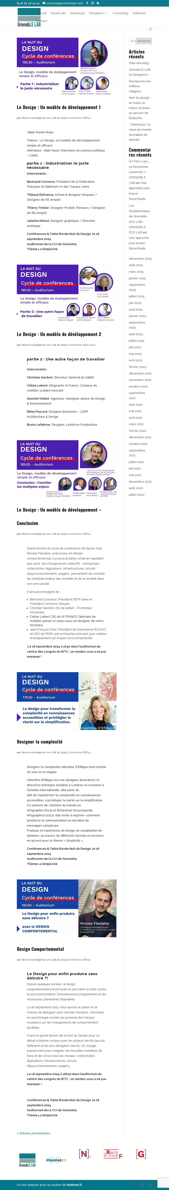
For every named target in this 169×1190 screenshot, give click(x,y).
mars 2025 (136, 271)
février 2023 (137, 367)
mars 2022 (136, 424)
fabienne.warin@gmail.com (36, 118)
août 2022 (136, 404)
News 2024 (89, 345)
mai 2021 (135, 475)
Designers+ (97, 13)
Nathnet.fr (74, 1185)
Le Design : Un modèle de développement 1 (59, 107)
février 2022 (137, 430)
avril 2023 (135, 360)
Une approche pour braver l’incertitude (139, 243)
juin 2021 (135, 468)
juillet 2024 (136, 296)
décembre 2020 (140, 481)
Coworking (120, 13)
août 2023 (136, 334)
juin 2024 (135, 303)
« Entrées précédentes (33, 1133)
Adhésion (139, 13)
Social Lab (58, 13)
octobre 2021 (138, 444)
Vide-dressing (139, 63)
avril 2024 (135, 309)
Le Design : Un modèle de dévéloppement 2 (59, 334)
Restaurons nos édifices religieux (140, 86)
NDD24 (87, 118)
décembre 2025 (140, 258)
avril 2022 (135, 417)
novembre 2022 (140, 380)
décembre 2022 (140, 373)
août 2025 (136, 265)
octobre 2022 (138, 386)
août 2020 (136, 488)
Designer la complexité (40, 741)
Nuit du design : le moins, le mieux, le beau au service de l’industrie (140, 108)
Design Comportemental (40, 949)
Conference (75, 118)
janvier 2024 (137, 316)
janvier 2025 (137, 278)
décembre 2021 (140, 437)
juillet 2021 (136, 462)
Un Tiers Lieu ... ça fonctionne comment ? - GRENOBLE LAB (140, 172)
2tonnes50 (77, 13)
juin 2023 (135, 347)
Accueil (41, 13)
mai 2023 (135, 353)
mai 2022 (135, 411)
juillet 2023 (136, 340)
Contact (41, 21)
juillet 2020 (136, 494)
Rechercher (143, 41)
